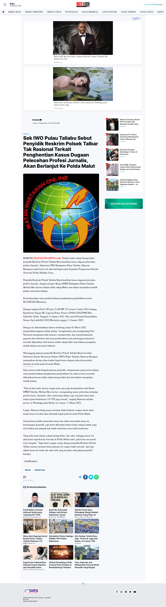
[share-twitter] (90, 477)
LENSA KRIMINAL (90, 11)
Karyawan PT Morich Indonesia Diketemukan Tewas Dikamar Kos (129, 137)
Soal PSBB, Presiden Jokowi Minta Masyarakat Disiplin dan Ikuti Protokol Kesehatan (130, 167)
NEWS (26, 134)
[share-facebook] (85, 477)
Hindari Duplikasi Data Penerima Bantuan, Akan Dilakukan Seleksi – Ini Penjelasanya (130, 182)
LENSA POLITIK (109, 11)
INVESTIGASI (71, 11)
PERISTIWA (40, 470)
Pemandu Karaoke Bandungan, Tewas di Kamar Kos (128, 152)
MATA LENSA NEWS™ (30, 601)
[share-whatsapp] (96, 477)
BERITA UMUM (54, 11)
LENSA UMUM (146, 11)
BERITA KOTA (14, 11)
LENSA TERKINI (128, 11)
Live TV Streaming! (155, 4)
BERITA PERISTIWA (34, 11)
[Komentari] (24, 477)
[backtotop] (83, 584)
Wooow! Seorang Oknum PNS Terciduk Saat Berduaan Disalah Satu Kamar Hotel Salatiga (130, 121)
